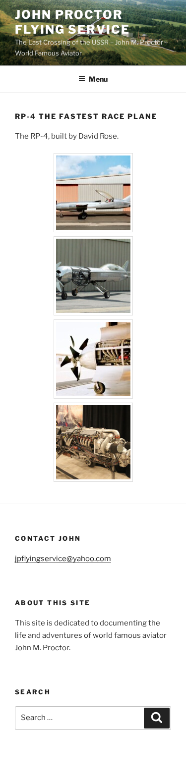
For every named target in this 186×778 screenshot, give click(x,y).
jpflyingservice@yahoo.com (63, 558)
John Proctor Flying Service (72, 22)
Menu (98, 79)
